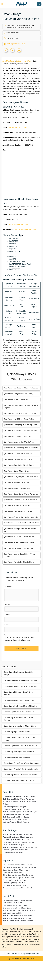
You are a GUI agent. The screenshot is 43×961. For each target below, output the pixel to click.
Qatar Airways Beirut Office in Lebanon (16, 850)
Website (7, 625)
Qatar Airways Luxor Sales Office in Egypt (18, 548)
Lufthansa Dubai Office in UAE (14, 903)
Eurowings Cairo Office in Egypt (14, 880)
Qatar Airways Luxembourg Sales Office (18, 459)
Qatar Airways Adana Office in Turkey (17, 488)
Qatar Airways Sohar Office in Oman (16, 471)
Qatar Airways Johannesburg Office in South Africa (21, 448)
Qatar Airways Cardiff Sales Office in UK (18, 453)
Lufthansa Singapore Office (12, 913)
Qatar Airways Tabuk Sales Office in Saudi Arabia (21, 763)
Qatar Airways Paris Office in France (16, 839)
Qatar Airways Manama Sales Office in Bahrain (20, 500)
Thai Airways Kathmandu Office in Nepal (17, 888)
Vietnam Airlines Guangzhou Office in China (18, 878)
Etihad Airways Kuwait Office (13, 852)
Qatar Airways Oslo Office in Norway (17, 757)
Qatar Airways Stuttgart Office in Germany (18, 394)
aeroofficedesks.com (16, 953)
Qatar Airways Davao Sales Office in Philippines (21, 494)
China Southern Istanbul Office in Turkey (17, 865)
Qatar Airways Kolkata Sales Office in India (19, 542)
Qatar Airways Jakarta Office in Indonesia (17, 900)
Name (7, 604)
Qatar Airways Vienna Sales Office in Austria (19, 442)
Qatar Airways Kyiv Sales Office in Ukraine (19, 537)
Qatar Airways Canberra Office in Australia (19, 780)
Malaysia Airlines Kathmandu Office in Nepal (19, 910)
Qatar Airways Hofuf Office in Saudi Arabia (19, 419)
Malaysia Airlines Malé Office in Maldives (17, 834)
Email (7, 615)
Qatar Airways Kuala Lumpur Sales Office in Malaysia (19, 673)
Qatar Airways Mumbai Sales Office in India (19, 712)
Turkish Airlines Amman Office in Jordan (17, 918)
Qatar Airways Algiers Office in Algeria (16, 870)
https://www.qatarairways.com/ (25, 229)
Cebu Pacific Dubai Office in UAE (15, 885)
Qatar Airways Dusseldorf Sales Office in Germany (18, 719)
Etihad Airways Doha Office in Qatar (15, 819)
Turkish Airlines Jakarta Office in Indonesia (18, 921)
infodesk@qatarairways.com (18, 224)
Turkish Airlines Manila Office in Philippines (18, 799)
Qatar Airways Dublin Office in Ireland (16, 814)
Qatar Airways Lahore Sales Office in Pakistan (20, 775)
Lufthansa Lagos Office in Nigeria (15, 807)
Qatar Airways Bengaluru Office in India (17, 505)
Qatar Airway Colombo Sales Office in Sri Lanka (21, 769)
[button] (39, 4)
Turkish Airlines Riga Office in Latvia (16, 817)
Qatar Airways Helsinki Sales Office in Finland (20, 413)
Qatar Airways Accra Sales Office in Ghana (19, 562)
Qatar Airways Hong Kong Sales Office (17, 436)
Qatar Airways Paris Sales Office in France (19, 700)
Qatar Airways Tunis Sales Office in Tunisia (19, 465)
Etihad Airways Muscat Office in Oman (16, 809)
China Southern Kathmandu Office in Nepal (18, 842)
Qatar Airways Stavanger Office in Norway (19, 751)
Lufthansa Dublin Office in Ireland (15, 905)
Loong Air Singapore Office (12, 872)
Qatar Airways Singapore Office (14, 883)
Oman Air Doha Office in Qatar (13, 845)
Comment (8, 587)
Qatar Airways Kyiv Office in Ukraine (16, 482)
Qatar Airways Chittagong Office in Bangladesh (20, 425)
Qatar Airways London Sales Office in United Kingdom (20, 739)
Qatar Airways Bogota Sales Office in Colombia (20, 686)
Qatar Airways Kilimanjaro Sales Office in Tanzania (18, 693)
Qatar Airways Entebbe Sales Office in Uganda (20, 680)
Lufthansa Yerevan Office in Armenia (16, 822)
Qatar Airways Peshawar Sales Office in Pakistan (21, 430)
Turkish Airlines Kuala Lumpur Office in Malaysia (20, 847)
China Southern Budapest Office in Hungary (18, 875)
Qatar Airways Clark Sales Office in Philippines (20, 706)
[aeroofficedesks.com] (21, 4)
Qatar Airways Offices (23, 61)
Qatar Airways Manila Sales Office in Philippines (21, 388)
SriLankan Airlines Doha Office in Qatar (17, 908)
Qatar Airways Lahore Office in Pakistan (18, 511)
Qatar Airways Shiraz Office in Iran (16, 399)
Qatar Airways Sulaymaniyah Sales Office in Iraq (21, 477)
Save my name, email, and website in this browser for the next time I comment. (19, 639)
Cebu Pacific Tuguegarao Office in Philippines (19, 867)
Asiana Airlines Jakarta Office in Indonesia (18, 837)
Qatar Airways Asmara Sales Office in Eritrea (20, 726)
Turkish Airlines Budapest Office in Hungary (18, 916)
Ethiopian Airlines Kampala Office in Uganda (19, 796)
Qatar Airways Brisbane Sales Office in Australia (21, 517)
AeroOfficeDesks (8, 61)
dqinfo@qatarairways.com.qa (16, 44)
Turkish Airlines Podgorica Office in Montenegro (20, 812)
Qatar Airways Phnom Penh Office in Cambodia (21, 746)
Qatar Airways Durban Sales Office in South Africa (21, 523)
